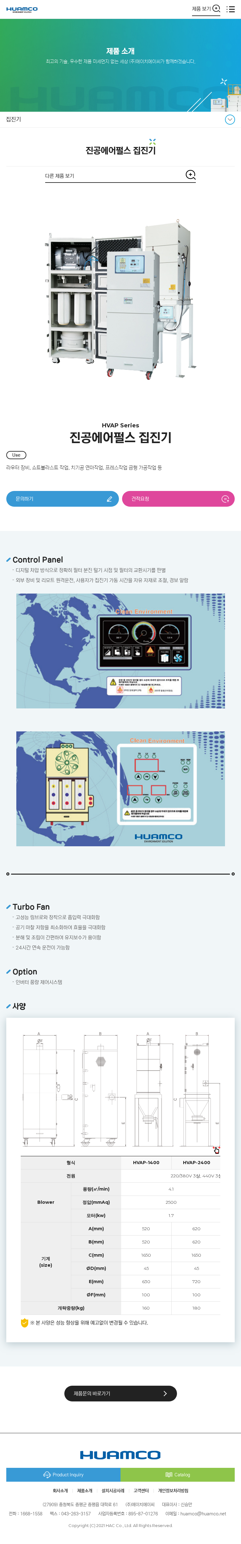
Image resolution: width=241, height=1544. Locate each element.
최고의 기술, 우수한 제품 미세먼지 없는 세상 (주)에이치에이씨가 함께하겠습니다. (120, 61)
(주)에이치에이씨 (22, 9)
